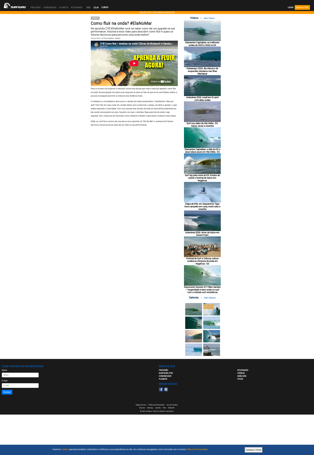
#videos (95, 18)
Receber (7, 392)
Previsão (163, 370)
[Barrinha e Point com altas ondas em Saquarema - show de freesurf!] (193, 323)
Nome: (4, 370)
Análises (241, 376)
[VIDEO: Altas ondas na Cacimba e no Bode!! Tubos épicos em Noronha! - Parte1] (211, 336)
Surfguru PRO (166, 373)
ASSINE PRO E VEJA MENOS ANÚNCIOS (157, 12)
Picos (240, 379)
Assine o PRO (302, 7)
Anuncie (142, 408)
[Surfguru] (15, 5)
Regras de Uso (141, 405)
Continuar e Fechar (254, 450)
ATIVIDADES (242, 370)
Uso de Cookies (172, 405)
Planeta (163, 379)
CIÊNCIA (241, 373)
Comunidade (165, 376)
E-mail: (5, 381)
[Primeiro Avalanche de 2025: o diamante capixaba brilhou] (211, 323)
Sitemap (150, 408)
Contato (158, 408)
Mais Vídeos (209, 18)
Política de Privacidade (197, 449)
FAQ (88, 7)
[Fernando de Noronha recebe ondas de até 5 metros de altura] (211, 350)
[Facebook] (161, 389)
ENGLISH (171, 408)
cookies (65, 449)
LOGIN (290, 7)
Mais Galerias (210, 298)
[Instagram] (166, 389)
